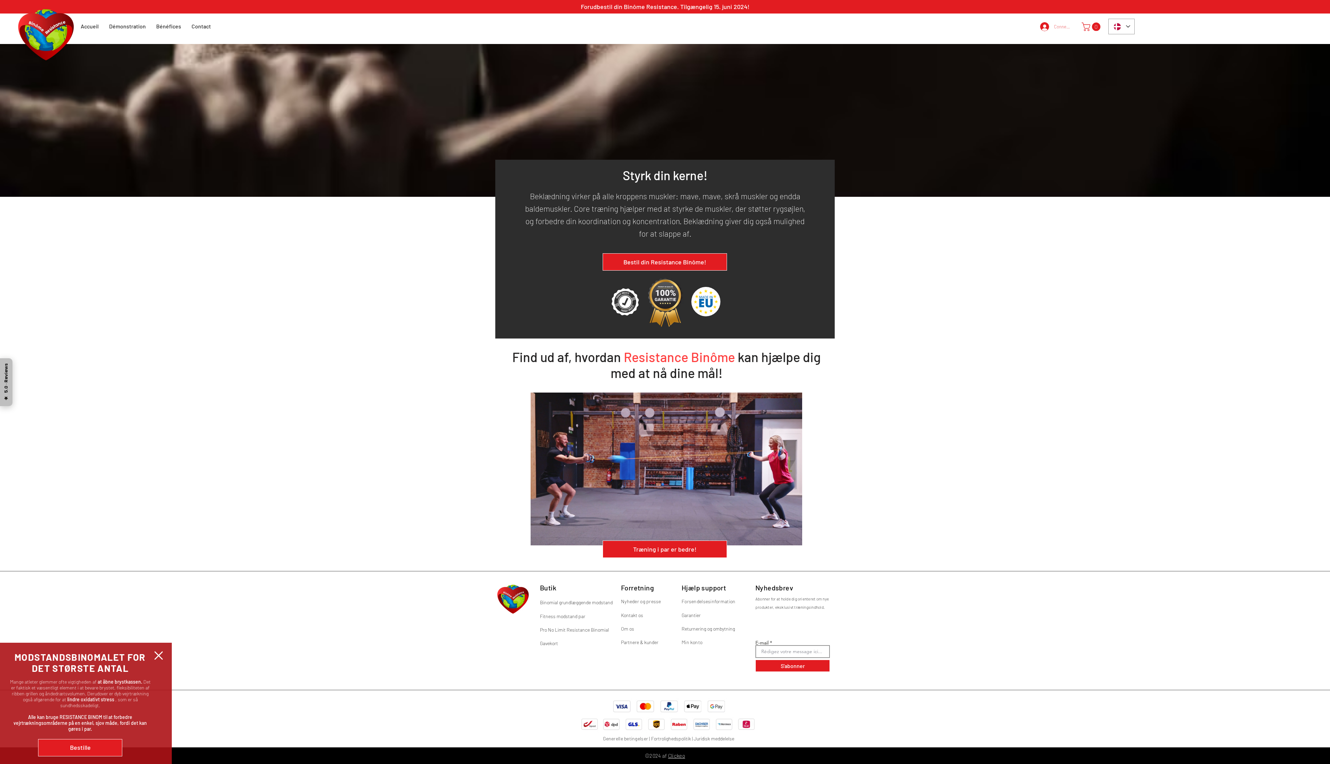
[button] (158, 655)
